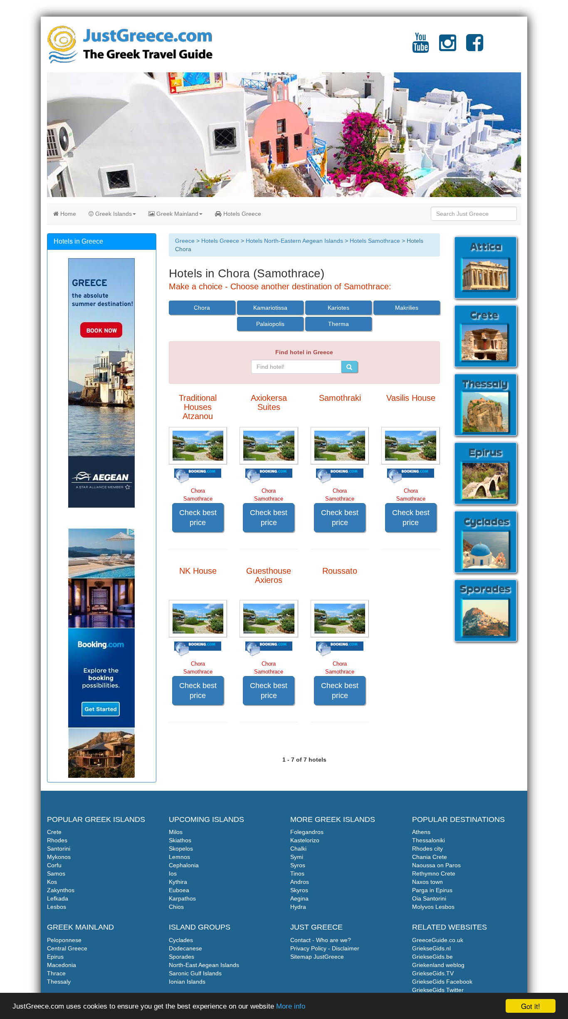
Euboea (179, 890)
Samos (56, 873)
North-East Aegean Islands (204, 965)
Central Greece (67, 948)
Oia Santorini (429, 898)
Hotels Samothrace (375, 240)
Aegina (299, 898)
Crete (54, 832)
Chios (176, 906)
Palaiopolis (270, 324)
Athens (421, 832)
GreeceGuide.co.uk (437, 940)
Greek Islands (113, 213)
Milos (176, 832)
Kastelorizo (304, 840)
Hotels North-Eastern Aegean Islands (294, 240)
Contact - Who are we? (320, 940)
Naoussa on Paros (436, 865)
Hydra (298, 906)
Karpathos (182, 898)
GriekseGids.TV (433, 973)
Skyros (299, 890)
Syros (297, 865)
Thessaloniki (428, 840)
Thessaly (59, 981)
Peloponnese (64, 940)
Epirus (55, 956)
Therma (338, 324)
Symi (296, 857)
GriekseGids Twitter (438, 990)
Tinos (297, 873)
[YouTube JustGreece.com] (420, 47)
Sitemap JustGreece (317, 956)
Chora (202, 307)
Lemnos (179, 857)
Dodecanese (185, 948)
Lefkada (57, 898)
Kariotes (338, 307)
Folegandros (307, 832)
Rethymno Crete (433, 873)
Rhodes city (427, 848)
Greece (185, 240)
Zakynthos (60, 890)
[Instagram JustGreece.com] (447, 47)
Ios (173, 873)
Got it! (530, 1006)
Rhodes (57, 840)
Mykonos (59, 857)
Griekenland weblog (438, 965)
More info (290, 1006)
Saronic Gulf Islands (195, 973)
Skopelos (181, 848)
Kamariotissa (270, 307)
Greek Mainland (176, 213)
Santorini (58, 848)
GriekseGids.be (432, 956)
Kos (52, 881)
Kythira (178, 881)
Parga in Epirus (432, 890)
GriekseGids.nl (431, 948)
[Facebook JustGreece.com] (474, 47)
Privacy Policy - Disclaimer (324, 948)
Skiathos (180, 840)
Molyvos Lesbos (433, 906)
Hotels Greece (241, 213)
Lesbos (56, 906)
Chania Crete (429, 857)
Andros (299, 881)
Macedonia (61, 965)
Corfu (54, 865)
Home (67, 213)
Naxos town (427, 881)
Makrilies (406, 307)
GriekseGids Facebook (442, 981)
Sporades (181, 956)
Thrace (56, 973)
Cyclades (181, 940)
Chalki (298, 848)
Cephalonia (184, 865)
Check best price (198, 517)
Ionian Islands (187, 981)
